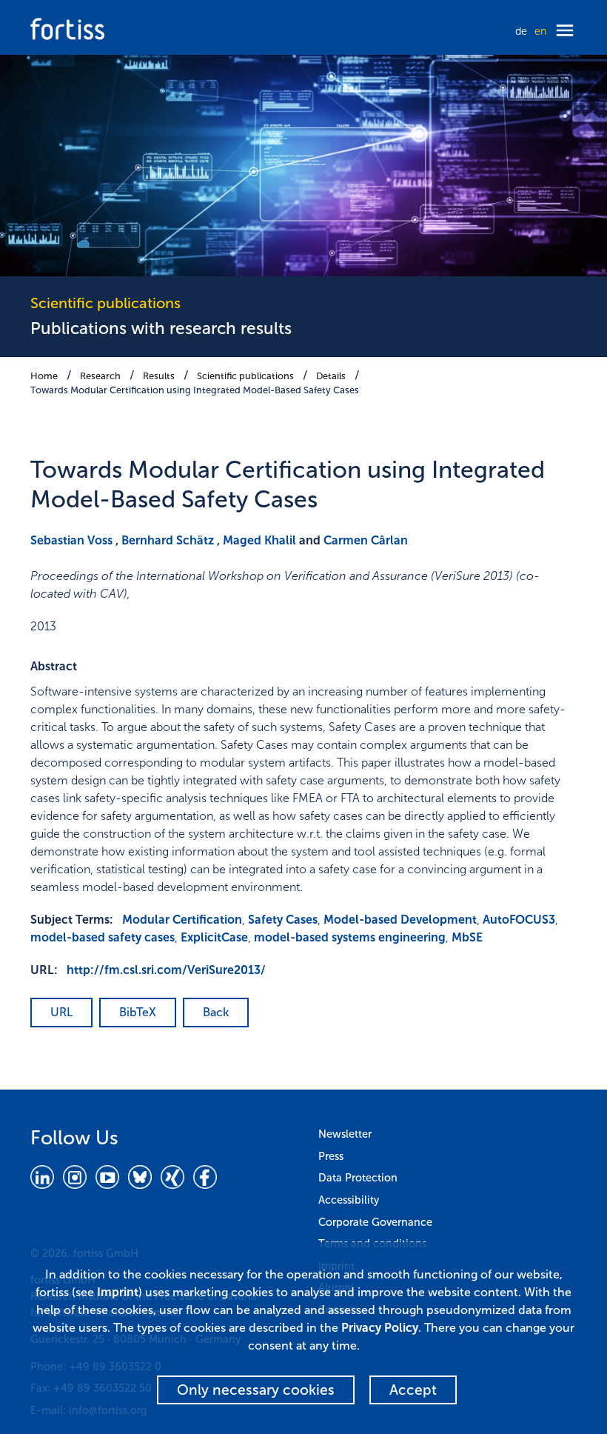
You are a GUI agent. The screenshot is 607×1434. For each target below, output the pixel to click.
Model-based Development (400, 920)
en (540, 31)
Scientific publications (245, 375)
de (521, 31)
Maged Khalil (259, 540)
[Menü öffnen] (565, 31)
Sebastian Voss (71, 540)
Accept (413, 1389)
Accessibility (348, 1200)
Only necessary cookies (256, 1389)
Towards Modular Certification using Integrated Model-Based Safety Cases (194, 390)
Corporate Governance (375, 1222)
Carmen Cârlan (365, 540)
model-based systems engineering (350, 937)
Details (331, 375)
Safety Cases (283, 920)
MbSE (467, 937)
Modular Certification (182, 920)
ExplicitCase (214, 937)
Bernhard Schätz (167, 540)
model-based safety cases (102, 937)
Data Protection (358, 1177)
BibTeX (137, 1012)
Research (100, 375)
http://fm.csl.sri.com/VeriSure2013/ (166, 970)
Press (330, 1156)
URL (61, 1012)
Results (159, 375)
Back (216, 1012)
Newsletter (345, 1134)
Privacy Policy (379, 1328)
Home (44, 375)
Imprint (117, 1292)
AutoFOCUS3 (519, 920)
